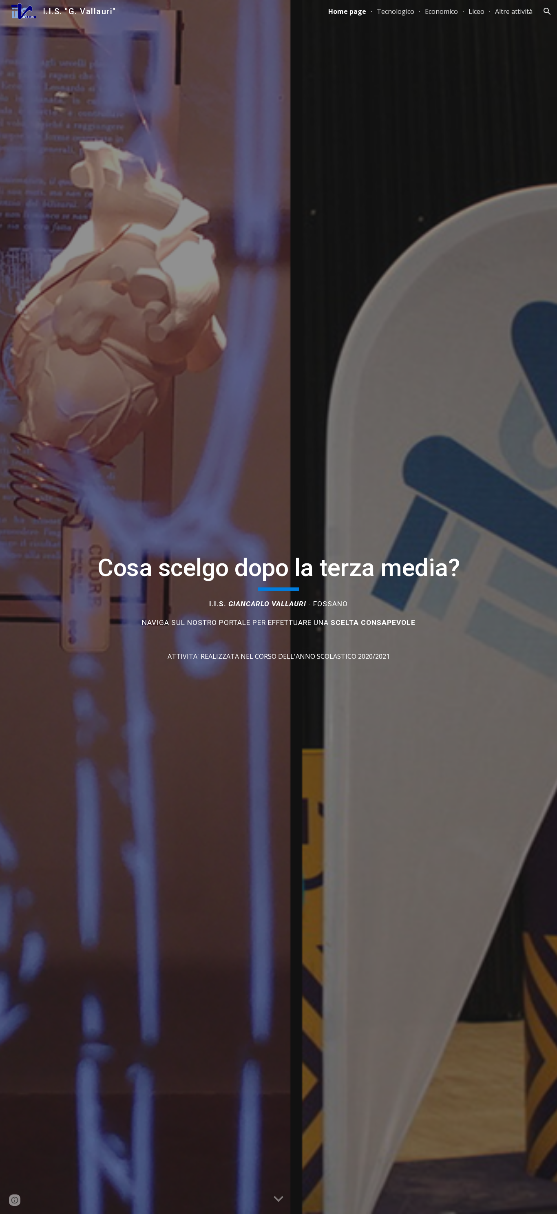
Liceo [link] (476, 11)
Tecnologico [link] (395, 11)
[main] (278, 607)
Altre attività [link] (514, 11)
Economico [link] (441, 11)
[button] (547, 11)
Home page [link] (347, 11)
